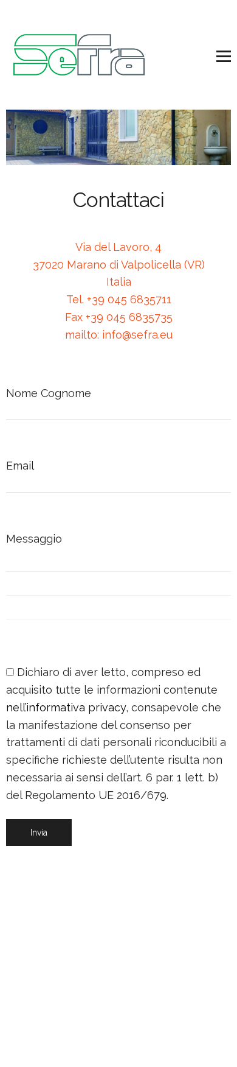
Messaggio (34, 538)
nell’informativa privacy (66, 707)
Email (19, 465)
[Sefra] (79, 54)
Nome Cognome (48, 393)
